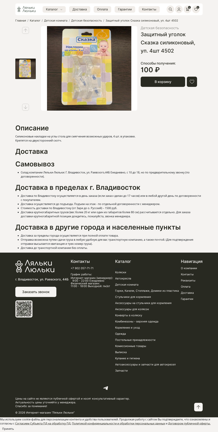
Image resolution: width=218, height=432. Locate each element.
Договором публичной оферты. (189, 423)
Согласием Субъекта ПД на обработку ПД (43, 423)
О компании (189, 268)
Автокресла (123, 278)
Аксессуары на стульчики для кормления (143, 303)
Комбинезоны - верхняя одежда (136, 321)
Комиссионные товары (130, 346)
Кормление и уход (127, 327)
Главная (20, 20)
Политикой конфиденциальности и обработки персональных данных (118, 423)
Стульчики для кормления (133, 297)
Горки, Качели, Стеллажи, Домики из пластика (147, 290)
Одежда (120, 333)
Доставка (80, 9)
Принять (8, 429)
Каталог (52, 9)
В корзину (163, 82)
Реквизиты (188, 280)
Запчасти (121, 370)
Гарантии (125, 9)
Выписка (121, 352)
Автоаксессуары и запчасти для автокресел (145, 364)
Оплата (102, 9)
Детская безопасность (86, 20)
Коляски (120, 272)
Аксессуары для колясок (132, 309)
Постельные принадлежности (135, 340)
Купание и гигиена (127, 358)
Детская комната (55, 20)
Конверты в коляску (128, 315)
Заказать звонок (36, 292)
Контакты (149, 9)
